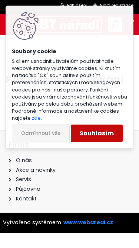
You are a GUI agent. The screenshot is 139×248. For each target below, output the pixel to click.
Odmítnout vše (40, 133)
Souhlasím (97, 133)
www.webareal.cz (88, 222)
